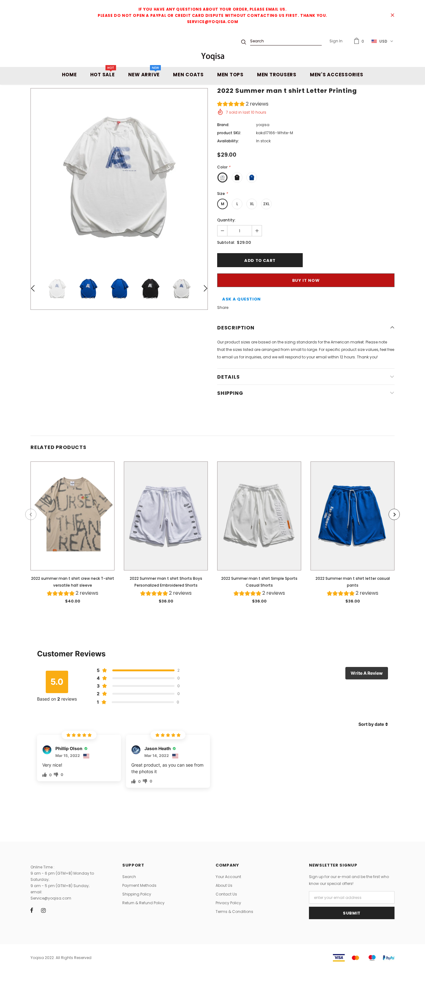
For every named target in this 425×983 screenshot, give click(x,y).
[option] (119, 176)
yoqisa (262, 124)
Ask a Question (241, 299)
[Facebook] (31, 910)
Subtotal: (226, 242)
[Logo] (212, 56)
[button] (243, 105)
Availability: (228, 141)
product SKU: (229, 132)
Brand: (223, 124)
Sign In (336, 41)
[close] (392, 15)
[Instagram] (43, 910)
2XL (266, 203)
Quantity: (226, 220)
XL (252, 203)
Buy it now (306, 280)
